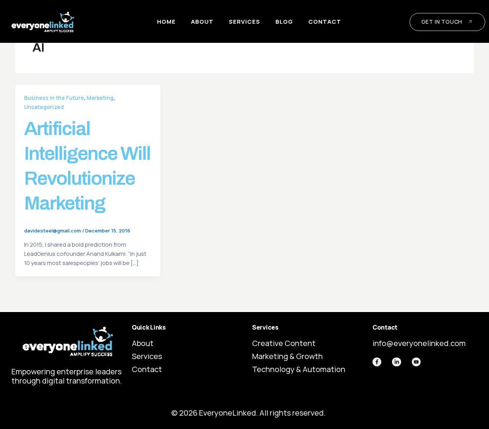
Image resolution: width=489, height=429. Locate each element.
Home (166, 22)
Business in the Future (54, 97)
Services (244, 22)
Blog (284, 22)
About (202, 22)
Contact (324, 22)
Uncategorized (44, 106)
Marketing (100, 97)
